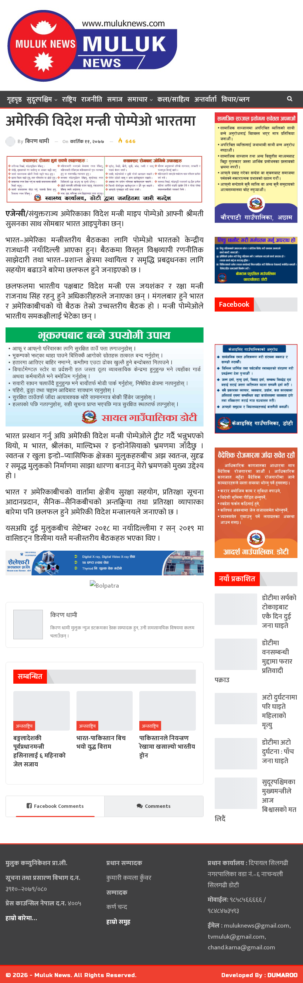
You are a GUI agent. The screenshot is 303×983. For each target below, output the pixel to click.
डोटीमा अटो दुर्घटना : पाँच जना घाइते (278, 752)
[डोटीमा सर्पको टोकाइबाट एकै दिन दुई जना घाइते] (236, 609)
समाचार (137, 99)
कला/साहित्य (173, 99)
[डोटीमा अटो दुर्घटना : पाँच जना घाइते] (236, 753)
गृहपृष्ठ (14, 99)
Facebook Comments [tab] (59, 806)
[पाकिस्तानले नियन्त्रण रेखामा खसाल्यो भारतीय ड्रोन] (167, 711)
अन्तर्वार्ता (205, 99)
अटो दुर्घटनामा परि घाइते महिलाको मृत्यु (279, 711)
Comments (158, 806)
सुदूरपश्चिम (39, 99)
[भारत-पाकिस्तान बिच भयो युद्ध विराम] (104, 711)
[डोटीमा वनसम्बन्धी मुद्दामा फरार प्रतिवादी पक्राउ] (236, 654)
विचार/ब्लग (235, 99)
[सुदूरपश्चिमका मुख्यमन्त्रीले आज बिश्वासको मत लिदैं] (236, 793)
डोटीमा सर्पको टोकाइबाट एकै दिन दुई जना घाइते (279, 612)
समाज (115, 99)
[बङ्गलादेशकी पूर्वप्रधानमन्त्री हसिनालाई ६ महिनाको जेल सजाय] (41, 711)
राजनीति (91, 99)
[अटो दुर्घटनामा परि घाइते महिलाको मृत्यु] (236, 708)
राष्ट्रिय (69, 99)
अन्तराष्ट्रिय (24, 726)
